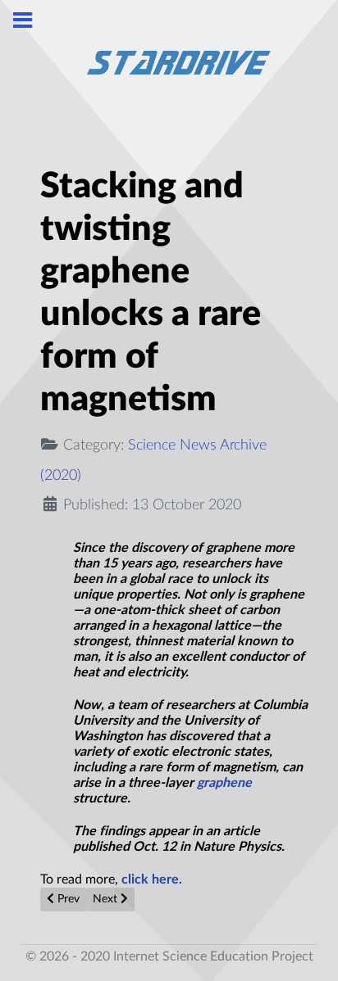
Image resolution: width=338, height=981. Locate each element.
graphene (224, 782)
